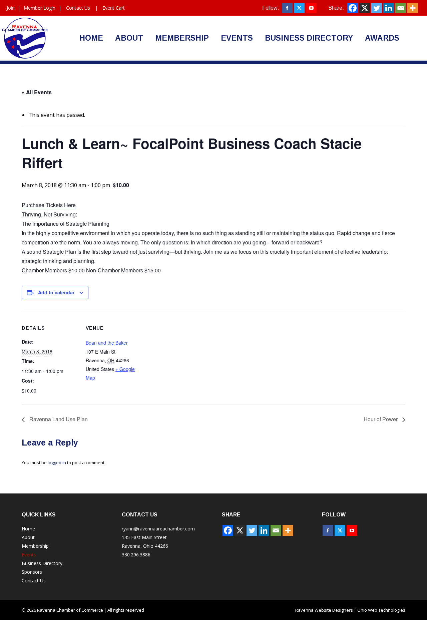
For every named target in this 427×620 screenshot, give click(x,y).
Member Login (39, 8)
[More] (412, 8)
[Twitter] (376, 8)
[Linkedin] (388, 8)
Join (11, 8)
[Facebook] (352, 8)
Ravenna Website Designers (324, 610)
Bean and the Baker (107, 342)
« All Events (37, 92)
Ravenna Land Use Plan (58, 419)
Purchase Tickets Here (49, 205)
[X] (364, 8)
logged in (57, 462)
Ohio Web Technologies (381, 610)
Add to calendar (56, 292)
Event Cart (113, 8)
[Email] (400, 8)
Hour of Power (381, 419)
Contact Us (78, 8)
